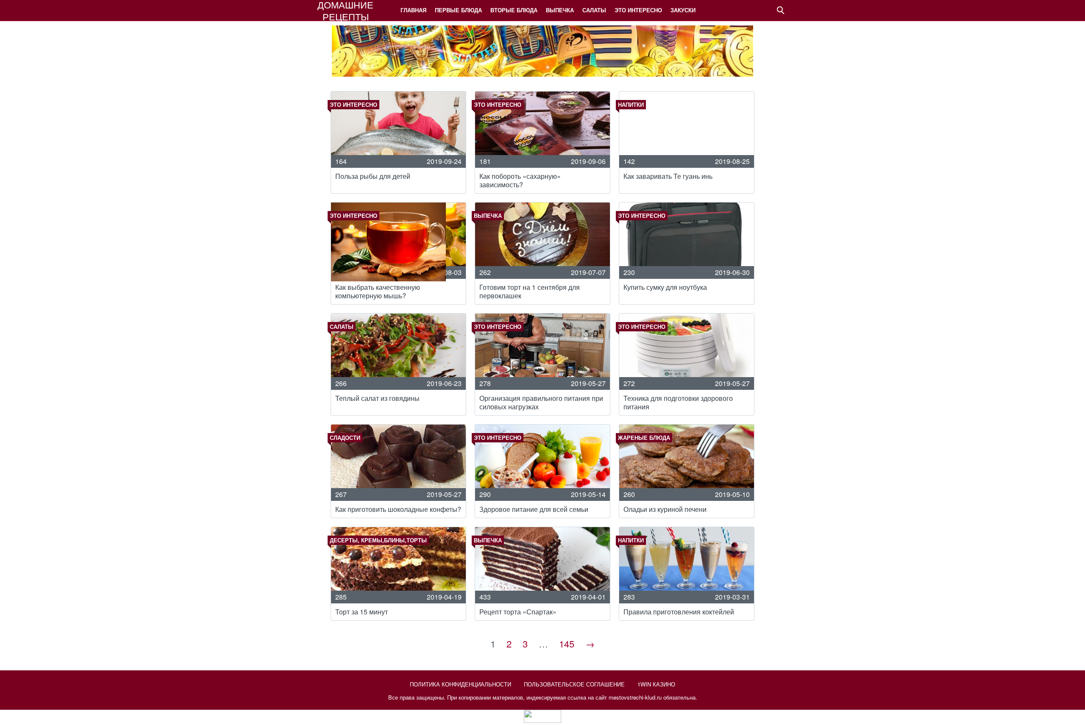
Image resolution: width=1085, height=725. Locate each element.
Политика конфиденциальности (460, 684)
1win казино (656, 684)
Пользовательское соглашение (574, 684)
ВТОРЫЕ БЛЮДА (513, 10)
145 (566, 643)
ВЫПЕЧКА (560, 10)
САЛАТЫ (594, 10)
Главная (413, 10)
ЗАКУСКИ (683, 10)
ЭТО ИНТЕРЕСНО (638, 10)
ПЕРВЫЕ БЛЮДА (458, 10)
